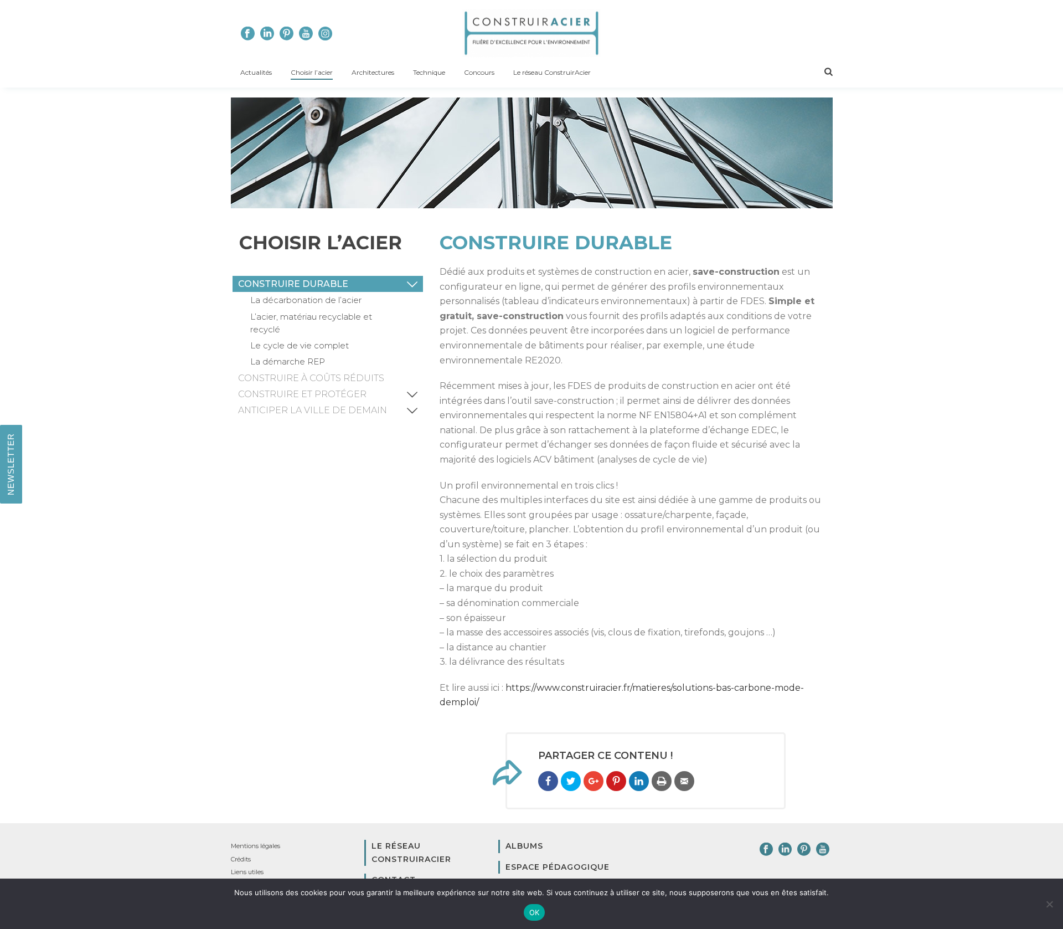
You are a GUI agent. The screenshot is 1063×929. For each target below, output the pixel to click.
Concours (479, 72)
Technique (429, 72)
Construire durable (293, 284)
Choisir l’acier (312, 72)
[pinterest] (804, 850)
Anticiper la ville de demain (312, 410)
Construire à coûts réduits (311, 378)
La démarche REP (287, 361)
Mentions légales (255, 846)
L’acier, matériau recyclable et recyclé (311, 323)
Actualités (256, 72)
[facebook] (766, 850)
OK (534, 912)
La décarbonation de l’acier (306, 300)
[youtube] (822, 850)
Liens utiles (247, 872)
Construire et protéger (302, 394)
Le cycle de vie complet (299, 345)
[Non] (1049, 904)
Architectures (373, 72)
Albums (524, 846)
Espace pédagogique (557, 867)
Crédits (241, 859)
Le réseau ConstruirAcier (552, 72)
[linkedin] (785, 850)
